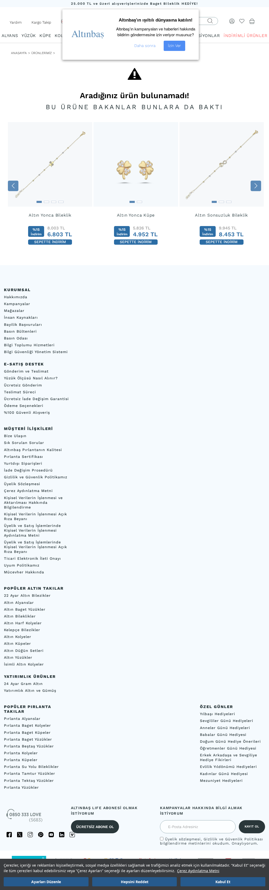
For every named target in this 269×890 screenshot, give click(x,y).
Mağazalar (14, 310)
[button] (13, 186)
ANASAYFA (19, 53)
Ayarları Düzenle (46, 881)
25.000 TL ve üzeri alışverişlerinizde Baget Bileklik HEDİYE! (134, 4)
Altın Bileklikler (20, 616)
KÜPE (45, 35)
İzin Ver (174, 45)
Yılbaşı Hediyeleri (217, 714)
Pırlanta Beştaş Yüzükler (29, 746)
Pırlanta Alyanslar (22, 719)
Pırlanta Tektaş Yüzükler (29, 780)
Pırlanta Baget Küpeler (27, 732)
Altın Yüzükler (18, 657)
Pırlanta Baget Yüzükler (28, 739)
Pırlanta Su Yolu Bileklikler (31, 767)
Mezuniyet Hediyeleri (221, 780)
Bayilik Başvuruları (23, 324)
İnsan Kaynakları (21, 318)
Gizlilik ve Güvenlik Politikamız (35, 477)
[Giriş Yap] (232, 21)
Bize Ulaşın (15, 436)
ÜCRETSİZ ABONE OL (95, 827)
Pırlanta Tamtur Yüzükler (29, 774)
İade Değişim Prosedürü (28, 470)
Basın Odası (16, 338)
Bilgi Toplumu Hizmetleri (29, 345)
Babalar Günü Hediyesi (223, 734)
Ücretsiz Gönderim (23, 385)
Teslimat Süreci (20, 392)
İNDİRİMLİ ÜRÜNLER (245, 35)
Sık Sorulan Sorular (24, 443)
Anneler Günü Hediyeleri (225, 728)
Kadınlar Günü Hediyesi (224, 774)
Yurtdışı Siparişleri (23, 463)
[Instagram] (30, 834)
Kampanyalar (17, 304)
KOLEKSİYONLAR (201, 35)
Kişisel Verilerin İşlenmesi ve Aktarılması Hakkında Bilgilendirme (33, 502)
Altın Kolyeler (17, 637)
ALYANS (10, 35)
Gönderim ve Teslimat (26, 371)
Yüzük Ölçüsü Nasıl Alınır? (31, 378)
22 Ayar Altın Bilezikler (27, 596)
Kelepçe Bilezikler (22, 630)
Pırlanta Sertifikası (23, 456)
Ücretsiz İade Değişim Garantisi (36, 399)
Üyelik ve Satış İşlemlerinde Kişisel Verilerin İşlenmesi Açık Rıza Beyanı (35, 547)
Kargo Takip (41, 22)
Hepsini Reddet (134, 881)
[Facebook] (9, 834)
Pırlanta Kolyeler (21, 753)
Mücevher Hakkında (24, 572)
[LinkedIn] (61, 834)
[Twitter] (19, 834)
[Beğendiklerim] (242, 21)
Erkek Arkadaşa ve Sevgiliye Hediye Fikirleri (228, 757)
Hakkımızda (15, 297)
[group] (50, 185)
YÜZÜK (29, 35)
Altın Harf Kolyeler (23, 623)
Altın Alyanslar (19, 602)
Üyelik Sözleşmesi (22, 484)
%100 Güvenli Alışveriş (27, 412)
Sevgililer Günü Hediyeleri (226, 721)
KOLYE (61, 35)
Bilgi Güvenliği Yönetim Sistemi (36, 352)
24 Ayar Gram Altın (23, 684)
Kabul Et (222, 881)
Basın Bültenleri (20, 331)
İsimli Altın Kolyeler (24, 664)
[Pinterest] (40, 834)
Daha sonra (145, 45)
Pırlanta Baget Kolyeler (27, 726)
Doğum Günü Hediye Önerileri (230, 741)
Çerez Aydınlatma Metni (198, 870)
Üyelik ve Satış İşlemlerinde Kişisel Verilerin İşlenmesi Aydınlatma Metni (32, 530)
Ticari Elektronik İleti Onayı (32, 558)
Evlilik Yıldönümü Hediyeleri (228, 767)
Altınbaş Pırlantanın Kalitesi (33, 450)
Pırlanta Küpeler (21, 760)
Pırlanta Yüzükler (21, 787)
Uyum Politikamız (21, 565)
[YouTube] (51, 834)
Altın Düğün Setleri (24, 650)
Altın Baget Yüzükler (24, 609)
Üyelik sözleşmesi (183, 839)
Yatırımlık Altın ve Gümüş (30, 690)
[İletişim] (25, 817)
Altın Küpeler (17, 644)
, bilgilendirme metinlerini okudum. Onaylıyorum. (211, 841)
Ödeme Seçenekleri (23, 406)
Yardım (16, 22)
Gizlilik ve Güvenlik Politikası (233, 839)
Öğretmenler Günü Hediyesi (228, 748)
